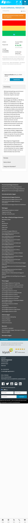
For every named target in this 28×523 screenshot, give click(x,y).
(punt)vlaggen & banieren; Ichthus (10, 294)
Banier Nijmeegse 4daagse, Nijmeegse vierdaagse (13, 330)
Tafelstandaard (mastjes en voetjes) (10, 210)
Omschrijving (7, 87)
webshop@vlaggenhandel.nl (8, 371)
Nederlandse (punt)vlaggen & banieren (11, 197)
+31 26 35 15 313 (6, 369)
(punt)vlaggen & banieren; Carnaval (10, 298)
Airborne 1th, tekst (6, 320)
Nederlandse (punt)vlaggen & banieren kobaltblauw (14, 204)
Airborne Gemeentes (7, 322)
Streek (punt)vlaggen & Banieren (9, 231)
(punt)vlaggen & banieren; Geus (9, 307)
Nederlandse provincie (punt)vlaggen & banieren (13, 188)
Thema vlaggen (5, 280)
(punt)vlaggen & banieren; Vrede (9, 290)
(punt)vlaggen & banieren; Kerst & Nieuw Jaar (12, 287)
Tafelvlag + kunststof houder (8, 214)
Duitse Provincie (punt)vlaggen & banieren (12, 186)
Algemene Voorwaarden (5, 400)
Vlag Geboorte (5, 305)
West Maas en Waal (6, 219)
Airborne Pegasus (6, 318)
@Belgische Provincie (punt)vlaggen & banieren (13, 190)
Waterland (4, 229)
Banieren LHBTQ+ (6, 332)
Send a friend (7, 162)
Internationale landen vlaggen (9, 194)
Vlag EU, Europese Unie (7, 288)
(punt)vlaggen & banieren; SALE (9, 311)
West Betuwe (5, 223)
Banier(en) (4, 326)
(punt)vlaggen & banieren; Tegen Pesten (11, 309)
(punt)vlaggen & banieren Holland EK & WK (12, 292)
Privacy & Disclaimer (15, 402)
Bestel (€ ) (17, 79)
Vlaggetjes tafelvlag (6, 212)
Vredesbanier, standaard (7, 328)
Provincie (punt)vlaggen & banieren (10, 184)
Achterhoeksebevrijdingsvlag (9, 317)
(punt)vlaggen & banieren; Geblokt (10, 303)
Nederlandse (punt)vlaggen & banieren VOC (12, 199)
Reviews (6, 158)
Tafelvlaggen (5, 208)
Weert (3, 221)
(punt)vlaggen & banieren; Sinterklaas (10, 296)
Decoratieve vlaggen (6, 335)
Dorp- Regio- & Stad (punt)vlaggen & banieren (12, 217)
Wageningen (5, 227)
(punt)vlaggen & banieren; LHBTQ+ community (12, 285)
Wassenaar (4, 225)
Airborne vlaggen (6, 314)
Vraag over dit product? (10, 166)
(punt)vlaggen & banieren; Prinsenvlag (11, 283)
